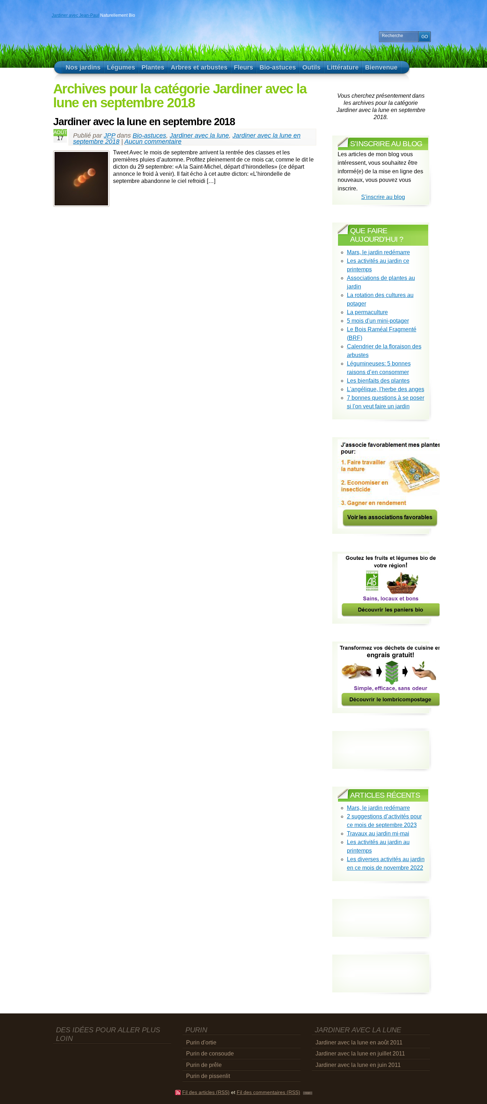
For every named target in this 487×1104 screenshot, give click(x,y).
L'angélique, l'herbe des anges (385, 389)
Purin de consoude (210, 1054)
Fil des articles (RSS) (206, 1092)
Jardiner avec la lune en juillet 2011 (360, 1054)
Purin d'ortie (201, 1042)
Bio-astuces (149, 135)
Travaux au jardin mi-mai (378, 833)
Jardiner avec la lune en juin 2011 (358, 1065)
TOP (307, 1093)
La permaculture (367, 312)
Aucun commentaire (152, 141)
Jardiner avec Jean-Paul (75, 15)
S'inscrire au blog (383, 197)
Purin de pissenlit (208, 1076)
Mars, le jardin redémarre (378, 252)
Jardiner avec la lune (199, 135)
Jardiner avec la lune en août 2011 (359, 1042)
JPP (109, 135)
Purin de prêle (204, 1065)
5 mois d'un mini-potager (378, 321)
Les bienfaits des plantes (378, 381)
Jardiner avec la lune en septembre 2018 (144, 121)
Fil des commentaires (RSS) (268, 1092)
